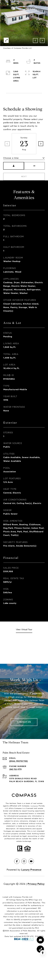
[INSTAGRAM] (24, 861)
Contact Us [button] (24, 722)
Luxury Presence (31, 869)
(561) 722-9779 (15, 769)
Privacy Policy (36, 883)
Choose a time (11, 158)
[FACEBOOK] (16, 861)
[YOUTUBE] (31, 861)
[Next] (40, 143)
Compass (34, 806)
